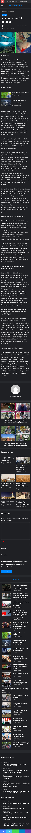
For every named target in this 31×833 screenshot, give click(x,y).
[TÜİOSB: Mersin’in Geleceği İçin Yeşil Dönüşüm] (6, 736)
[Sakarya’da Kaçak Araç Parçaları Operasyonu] (23, 460)
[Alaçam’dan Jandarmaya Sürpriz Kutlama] (6, 745)
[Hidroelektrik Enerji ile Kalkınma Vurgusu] (6, 103)
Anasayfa (5, 11)
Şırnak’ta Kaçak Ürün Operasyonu (8, 484)
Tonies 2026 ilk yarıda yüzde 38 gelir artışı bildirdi (7, 459)
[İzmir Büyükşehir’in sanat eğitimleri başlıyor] (6, 651)
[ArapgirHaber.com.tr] (15, 5)
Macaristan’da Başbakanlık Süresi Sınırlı (20, 719)
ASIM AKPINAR (7, 26)
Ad (2, 541)
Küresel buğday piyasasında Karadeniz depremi (22, 485)
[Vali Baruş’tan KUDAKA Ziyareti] (6, 729)
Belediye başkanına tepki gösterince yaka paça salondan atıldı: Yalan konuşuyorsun (20, 625)
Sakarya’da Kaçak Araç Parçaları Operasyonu (22, 467)
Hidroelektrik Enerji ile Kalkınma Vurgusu (19, 641)
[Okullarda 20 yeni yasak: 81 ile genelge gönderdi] (6, 683)
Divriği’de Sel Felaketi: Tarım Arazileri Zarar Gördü (23, 502)
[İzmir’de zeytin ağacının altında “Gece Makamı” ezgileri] (6, 667)
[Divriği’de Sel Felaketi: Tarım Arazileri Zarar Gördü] (23, 495)
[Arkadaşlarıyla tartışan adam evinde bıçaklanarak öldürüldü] (6, 587)
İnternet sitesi (5, 555)
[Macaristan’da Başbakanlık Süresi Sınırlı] (6, 721)
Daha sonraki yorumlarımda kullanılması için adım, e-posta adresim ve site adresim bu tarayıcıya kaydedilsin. (14, 564)
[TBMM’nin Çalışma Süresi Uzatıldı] (6, 675)
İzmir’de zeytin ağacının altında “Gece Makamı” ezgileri (20, 666)
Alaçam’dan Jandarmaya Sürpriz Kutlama (21, 743)
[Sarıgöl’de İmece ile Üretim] (6, 95)
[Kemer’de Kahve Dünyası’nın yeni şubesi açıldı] (6, 658)
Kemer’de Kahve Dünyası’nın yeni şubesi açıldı (20, 658)
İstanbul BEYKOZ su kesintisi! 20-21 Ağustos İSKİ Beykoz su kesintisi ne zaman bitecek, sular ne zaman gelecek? (21, 614)
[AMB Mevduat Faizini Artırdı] (8, 495)
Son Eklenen (15, 579)
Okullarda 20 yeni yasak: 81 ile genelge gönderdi (20, 682)
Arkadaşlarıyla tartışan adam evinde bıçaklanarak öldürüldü (20, 587)
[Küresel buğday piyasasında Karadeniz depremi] (23, 478)
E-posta (4, 548)
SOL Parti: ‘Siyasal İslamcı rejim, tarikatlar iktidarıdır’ (21, 604)
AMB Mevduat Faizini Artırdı (7, 502)
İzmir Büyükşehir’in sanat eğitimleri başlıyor (20, 649)
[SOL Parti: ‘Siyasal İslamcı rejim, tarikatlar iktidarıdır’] (6, 604)
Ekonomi (11, 11)
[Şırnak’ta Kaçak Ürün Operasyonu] (8, 478)
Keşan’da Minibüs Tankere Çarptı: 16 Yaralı (21, 712)
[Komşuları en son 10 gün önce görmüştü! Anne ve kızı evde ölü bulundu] (6, 596)
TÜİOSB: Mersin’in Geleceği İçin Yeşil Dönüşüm (18, 736)
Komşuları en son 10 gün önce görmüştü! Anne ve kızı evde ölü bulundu (20, 595)
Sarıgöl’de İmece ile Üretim (20, 93)
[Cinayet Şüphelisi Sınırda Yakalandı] (6, 697)
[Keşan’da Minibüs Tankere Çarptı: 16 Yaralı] (6, 713)
